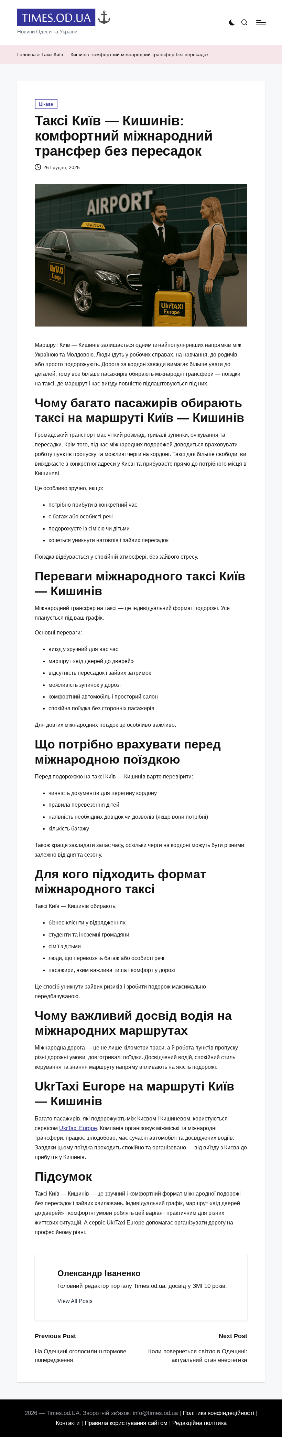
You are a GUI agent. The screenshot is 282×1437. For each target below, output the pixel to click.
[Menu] (260, 22)
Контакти (68, 1423)
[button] (75, 1301)
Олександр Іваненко (99, 1273)
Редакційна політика (199, 1423)
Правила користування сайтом (126, 1423)
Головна (26, 54)
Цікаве (46, 104)
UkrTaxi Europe (78, 1128)
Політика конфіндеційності (218, 1413)
